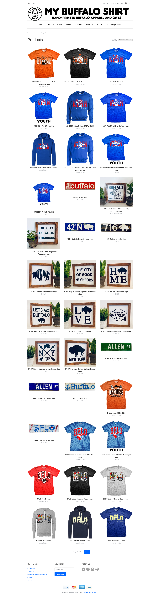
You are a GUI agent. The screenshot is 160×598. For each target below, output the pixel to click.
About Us (30, 571)
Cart (129, 3)
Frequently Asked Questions (37, 574)
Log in (105, 3)
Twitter (83, 569)
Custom (30, 577)
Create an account (116, 3)
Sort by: (114, 40)
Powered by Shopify (89, 592)
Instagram (92, 569)
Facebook (88, 569)
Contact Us (31, 569)
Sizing (29, 580)
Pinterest (97, 569)
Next (86, 552)
